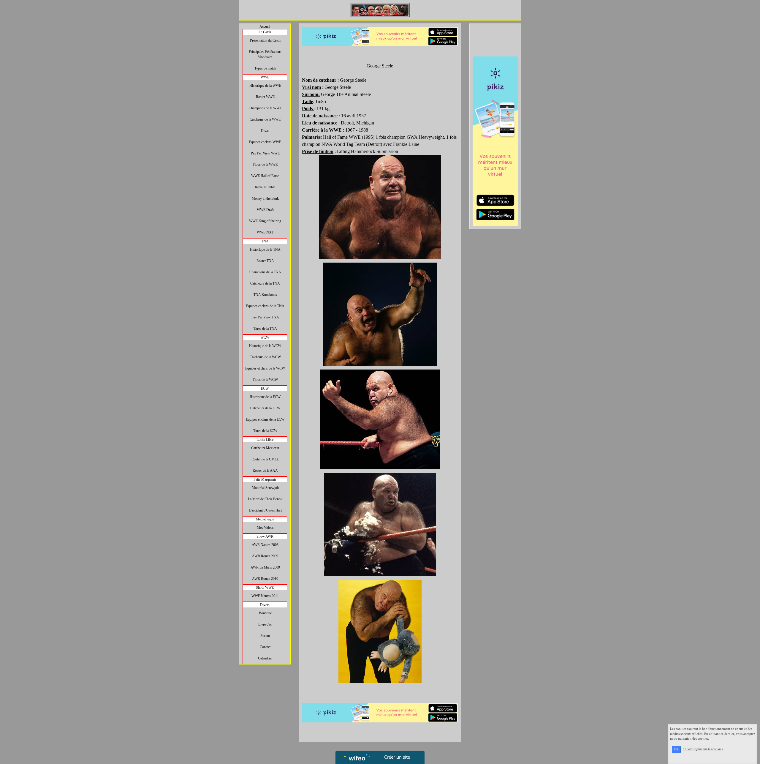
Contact (265, 647)
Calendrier (265, 658)
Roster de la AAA (265, 470)
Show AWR (264, 536)
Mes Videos (265, 527)
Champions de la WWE (265, 108)
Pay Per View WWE (265, 153)
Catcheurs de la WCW (265, 357)
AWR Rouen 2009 (265, 556)
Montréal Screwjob (265, 488)
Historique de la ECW (265, 397)
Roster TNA (265, 261)
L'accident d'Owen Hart (265, 510)
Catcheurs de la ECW (265, 408)
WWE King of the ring (265, 221)
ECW (265, 388)
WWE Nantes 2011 (265, 596)
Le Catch (265, 32)
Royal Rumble (265, 187)
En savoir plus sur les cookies (703, 749)
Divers (265, 605)
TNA (265, 241)
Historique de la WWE (265, 85)
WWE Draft (265, 210)
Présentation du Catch (265, 40)
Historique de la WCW (265, 346)
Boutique (265, 613)
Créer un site (397, 757)
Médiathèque (265, 519)
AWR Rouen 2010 (265, 579)
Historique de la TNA (265, 249)
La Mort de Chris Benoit (265, 499)
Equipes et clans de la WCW (265, 368)
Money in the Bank (265, 198)
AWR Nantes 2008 (265, 545)
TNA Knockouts (265, 295)
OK (676, 749)
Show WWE (265, 587)
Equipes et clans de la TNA (265, 306)
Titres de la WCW (265, 380)
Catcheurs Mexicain (265, 448)
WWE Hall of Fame (265, 176)
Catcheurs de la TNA (265, 283)
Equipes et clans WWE (265, 142)
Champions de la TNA (265, 272)
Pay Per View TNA (265, 317)
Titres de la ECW (265, 431)
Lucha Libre (264, 440)
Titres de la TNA (265, 328)
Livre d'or (265, 624)
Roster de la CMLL (265, 459)
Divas (265, 131)
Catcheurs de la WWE (265, 119)
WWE (265, 77)
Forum (265, 636)
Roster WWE (265, 97)
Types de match (265, 68)
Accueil (264, 26)
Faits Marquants (265, 479)
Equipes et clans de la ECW (265, 419)
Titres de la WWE (265, 164)
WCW (264, 337)
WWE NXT (265, 232)
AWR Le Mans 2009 (265, 567)
